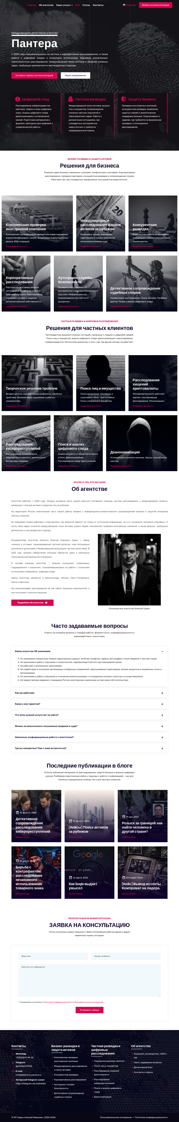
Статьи (86, 5)
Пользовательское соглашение (116, 1117)
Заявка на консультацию (155, 5)
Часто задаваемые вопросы (148, 1062)
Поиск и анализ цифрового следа (107, 1090)
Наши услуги (63, 5)
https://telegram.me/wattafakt (31, 1082)
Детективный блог (143, 1067)
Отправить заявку (89, 1010)
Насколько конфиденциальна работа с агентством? (44, 737)
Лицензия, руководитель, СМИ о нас (150, 1056)
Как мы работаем (24, 693)
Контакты (98, 5)
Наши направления (75, 75)
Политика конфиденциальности (151, 1117)
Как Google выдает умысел (83, 886)
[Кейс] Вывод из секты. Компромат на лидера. (142, 886)
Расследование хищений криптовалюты (106, 1073)
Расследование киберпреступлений (104, 1081)
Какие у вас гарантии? (27, 704)
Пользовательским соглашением (88, 1002)
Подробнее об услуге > (16, 246)
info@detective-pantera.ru (29, 1073)
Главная (31, 5)
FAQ (77, 5)
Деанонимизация (102, 1097)
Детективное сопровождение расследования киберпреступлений (33, 825)
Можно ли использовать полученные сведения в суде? (46, 726)
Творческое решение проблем (109, 1061)
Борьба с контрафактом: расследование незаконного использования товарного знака (29, 877)
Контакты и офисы (143, 1072)
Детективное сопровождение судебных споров (69, 1095)
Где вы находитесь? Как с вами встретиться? (40, 748)
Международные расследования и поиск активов (70, 1068)
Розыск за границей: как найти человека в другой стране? (142, 827)
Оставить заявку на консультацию (34, 75)
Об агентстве (46, 5)
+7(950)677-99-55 (25, 1056)
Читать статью (22, 837)
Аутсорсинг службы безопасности (64, 1086)
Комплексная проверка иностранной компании (66, 1059)
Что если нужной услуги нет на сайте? (36, 715)
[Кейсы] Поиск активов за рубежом (88, 829)
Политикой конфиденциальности (57, 1002)
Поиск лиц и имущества (106, 1066)
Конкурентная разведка (66, 1075)
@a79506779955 (24, 1064)
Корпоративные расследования (70, 1079)
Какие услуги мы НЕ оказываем (32, 651)
